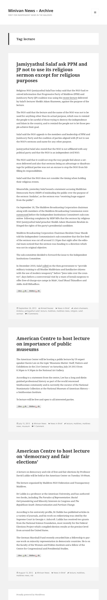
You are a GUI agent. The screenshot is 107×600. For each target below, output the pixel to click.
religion (74, 311)
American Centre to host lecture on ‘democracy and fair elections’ (53, 456)
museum (26, 426)
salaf (80, 311)
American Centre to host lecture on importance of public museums (53, 343)
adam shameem (81, 308)
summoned (22, 214)
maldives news (63, 311)
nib (31, 575)
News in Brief (63, 308)
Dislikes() (34, 291)
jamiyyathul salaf (32, 311)
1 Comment (39, 426)
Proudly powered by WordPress (30, 594)
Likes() (22, 291)
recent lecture (70, 97)
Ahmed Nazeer (47, 308)
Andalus (20, 311)
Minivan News (40, 423)
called (45, 265)
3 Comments (32, 313)
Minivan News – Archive (30, 10)
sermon (19, 313)
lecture (44, 311)
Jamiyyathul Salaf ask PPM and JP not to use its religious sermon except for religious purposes (51, 72)
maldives (52, 311)
